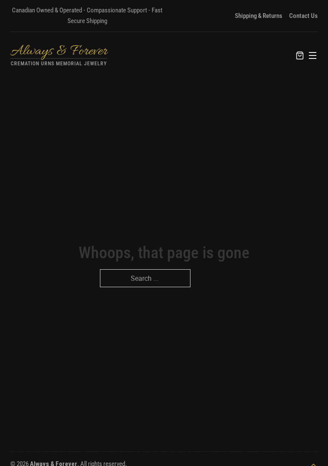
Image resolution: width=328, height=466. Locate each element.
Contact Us (303, 16)
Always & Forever (58, 51)
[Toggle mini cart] (300, 55)
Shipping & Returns (258, 16)
